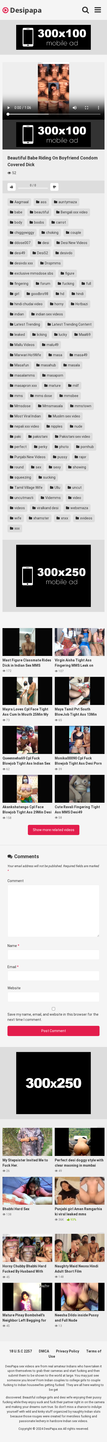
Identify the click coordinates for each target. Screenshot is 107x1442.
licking (41, 335)
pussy (62, 457)
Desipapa (25, 10)
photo (63, 447)
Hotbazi (81, 304)
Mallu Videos (24, 345)
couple (75, 233)
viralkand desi (47, 508)
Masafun (21, 365)
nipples (56, 426)
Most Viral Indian (27, 416)
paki (17, 437)
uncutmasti (23, 498)
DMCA (44, 1351)
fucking (67, 284)
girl (16, 294)
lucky (62, 335)
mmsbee (70, 396)
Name (13, 946)
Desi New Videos (73, 243)
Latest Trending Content (71, 324)
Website (14, 988)
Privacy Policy (67, 1351)
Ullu (57, 488)
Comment (15, 881)
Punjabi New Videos (30, 457)
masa (57, 355)
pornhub (87, 447)
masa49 (80, 355)
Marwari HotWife (27, 355)
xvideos (85, 518)
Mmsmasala (52, 406)
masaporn (54, 375)
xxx (17, 528)
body (18, 222)
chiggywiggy (24, 233)
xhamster (41, 518)
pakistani (40, 437)
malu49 (52, 345)
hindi (79, 294)
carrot (60, 222)
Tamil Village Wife (28, 488)
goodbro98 (39, 294)
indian (19, 314)
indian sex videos (49, 314)
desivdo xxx (23, 263)
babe (18, 212)
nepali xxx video (26, 426)
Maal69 (84, 335)
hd (61, 294)
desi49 (19, 253)
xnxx (64, 518)
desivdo (65, 253)
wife (17, 518)
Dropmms (52, 263)
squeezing (22, 477)
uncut (76, 488)
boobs (38, 222)
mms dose (43, 396)
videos (19, 508)
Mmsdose (22, 406)
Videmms (53, 498)
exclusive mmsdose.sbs (33, 273)
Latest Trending (27, 324)
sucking (48, 477)
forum (45, 284)
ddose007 (22, 243)
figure (69, 273)
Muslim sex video (66, 416)
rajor (82, 457)
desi (45, 243)
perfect (20, 447)
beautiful (41, 212)
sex (38, 467)
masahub (48, 365)
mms (18, 396)
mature (54, 386)
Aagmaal (21, 202)
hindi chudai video (28, 304)
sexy (57, 467)
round (19, 467)
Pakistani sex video (74, 437)
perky (42, 447)
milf (75, 386)
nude (78, 426)
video (76, 498)
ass (43, 202)
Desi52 (42, 253)
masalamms (24, 375)
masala (73, 365)
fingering (21, 284)
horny (58, 304)
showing (79, 467)
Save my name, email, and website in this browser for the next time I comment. (53, 1017)
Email (13, 967)
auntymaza (67, 202)
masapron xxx (25, 386)
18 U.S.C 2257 (20, 1351)
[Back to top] (98, 1432)
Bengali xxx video (74, 212)
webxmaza (79, 508)
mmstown (82, 406)
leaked (19, 335)
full (88, 284)
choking (51, 233)
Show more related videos (53, 830)
